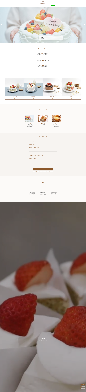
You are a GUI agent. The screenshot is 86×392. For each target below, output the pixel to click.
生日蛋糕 (36, 171)
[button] (1, 24)
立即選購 (83, 384)
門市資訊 (83, 388)
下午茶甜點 (50, 171)
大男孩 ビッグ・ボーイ (14, 96)
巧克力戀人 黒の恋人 (52, 96)
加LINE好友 (82, 386)
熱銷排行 (43, 171)
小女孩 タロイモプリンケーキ (33, 96)
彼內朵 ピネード (71, 96)
